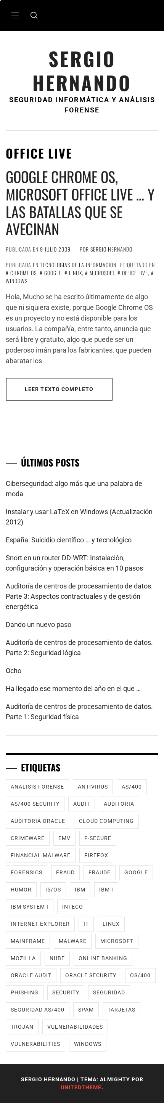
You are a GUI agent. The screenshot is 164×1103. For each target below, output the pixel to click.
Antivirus (93, 787)
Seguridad (109, 992)
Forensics (26, 872)
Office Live (135, 273)
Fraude (99, 872)
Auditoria (119, 804)
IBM (80, 890)
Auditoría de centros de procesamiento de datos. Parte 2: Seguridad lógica (79, 647)
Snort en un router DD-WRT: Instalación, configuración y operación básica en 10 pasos (74, 563)
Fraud (65, 872)
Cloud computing (106, 821)
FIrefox (96, 855)
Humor (21, 890)
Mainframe (28, 941)
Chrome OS (23, 273)
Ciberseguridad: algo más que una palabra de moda (74, 488)
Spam (86, 1010)
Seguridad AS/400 (37, 1010)
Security (65, 992)
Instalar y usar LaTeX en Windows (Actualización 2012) (79, 517)
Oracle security (90, 975)
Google (52, 273)
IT (86, 924)
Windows (87, 1044)
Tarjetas (121, 1010)
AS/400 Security (35, 804)
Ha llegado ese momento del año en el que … (73, 689)
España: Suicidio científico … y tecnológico (69, 540)
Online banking (103, 958)
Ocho (13, 671)
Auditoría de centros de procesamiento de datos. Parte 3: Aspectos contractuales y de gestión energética (79, 596)
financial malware (41, 855)
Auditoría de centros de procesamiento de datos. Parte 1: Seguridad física (79, 711)
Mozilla (23, 958)
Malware (73, 941)
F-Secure (97, 838)
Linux (75, 273)
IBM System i (29, 907)
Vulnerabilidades (75, 1027)
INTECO (72, 907)
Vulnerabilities (35, 1044)
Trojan (22, 1027)
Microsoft (102, 273)
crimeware (28, 838)
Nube (57, 958)
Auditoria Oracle (38, 821)
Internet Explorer (40, 924)
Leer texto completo (59, 389)
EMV (64, 838)
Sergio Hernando (82, 70)
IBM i (106, 890)
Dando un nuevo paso (38, 624)
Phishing (25, 992)
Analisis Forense (37, 787)
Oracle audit (31, 975)
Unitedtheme (81, 1087)
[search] (34, 15)
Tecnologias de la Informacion (78, 265)
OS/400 (140, 975)
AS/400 (132, 787)
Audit (81, 804)
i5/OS (53, 890)
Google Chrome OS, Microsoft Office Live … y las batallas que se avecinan (80, 202)
